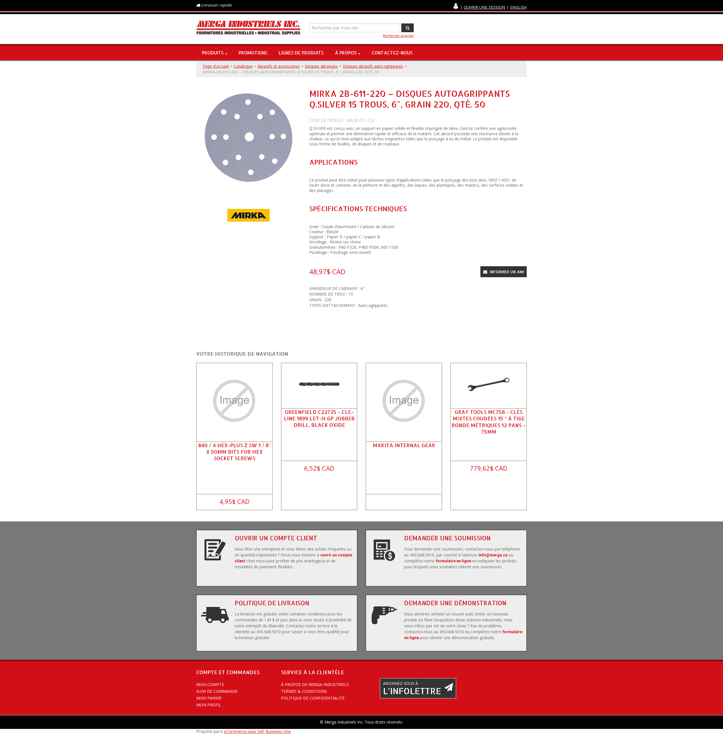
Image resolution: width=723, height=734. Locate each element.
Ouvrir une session (484, 7)
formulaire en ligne (453, 561)
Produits (213, 53)
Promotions (253, 53)
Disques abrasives (321, 66)
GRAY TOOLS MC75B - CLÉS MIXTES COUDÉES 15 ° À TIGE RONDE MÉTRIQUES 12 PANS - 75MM (489, 421)
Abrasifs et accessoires (279, 66)
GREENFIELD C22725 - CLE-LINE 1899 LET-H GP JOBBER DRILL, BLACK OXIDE (319, 418)
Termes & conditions (304, 691)
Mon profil (208, 704)
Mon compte (210, 684)
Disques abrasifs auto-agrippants (373, 66)
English (518, 7)
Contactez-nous (392, 53)
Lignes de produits (301, 53)
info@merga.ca (493, 555)
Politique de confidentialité (313, 698)
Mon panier (208, 698)
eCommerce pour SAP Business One (257, 731)
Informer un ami (506, 271)
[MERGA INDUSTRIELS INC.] (248, 28)
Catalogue (243, 66)
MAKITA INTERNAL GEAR (404, 445)
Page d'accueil (216, 66)
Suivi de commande (217, 691)
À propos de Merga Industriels (315, 684)
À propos (346, 53)
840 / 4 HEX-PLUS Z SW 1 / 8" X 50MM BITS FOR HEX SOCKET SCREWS (234, 451)
